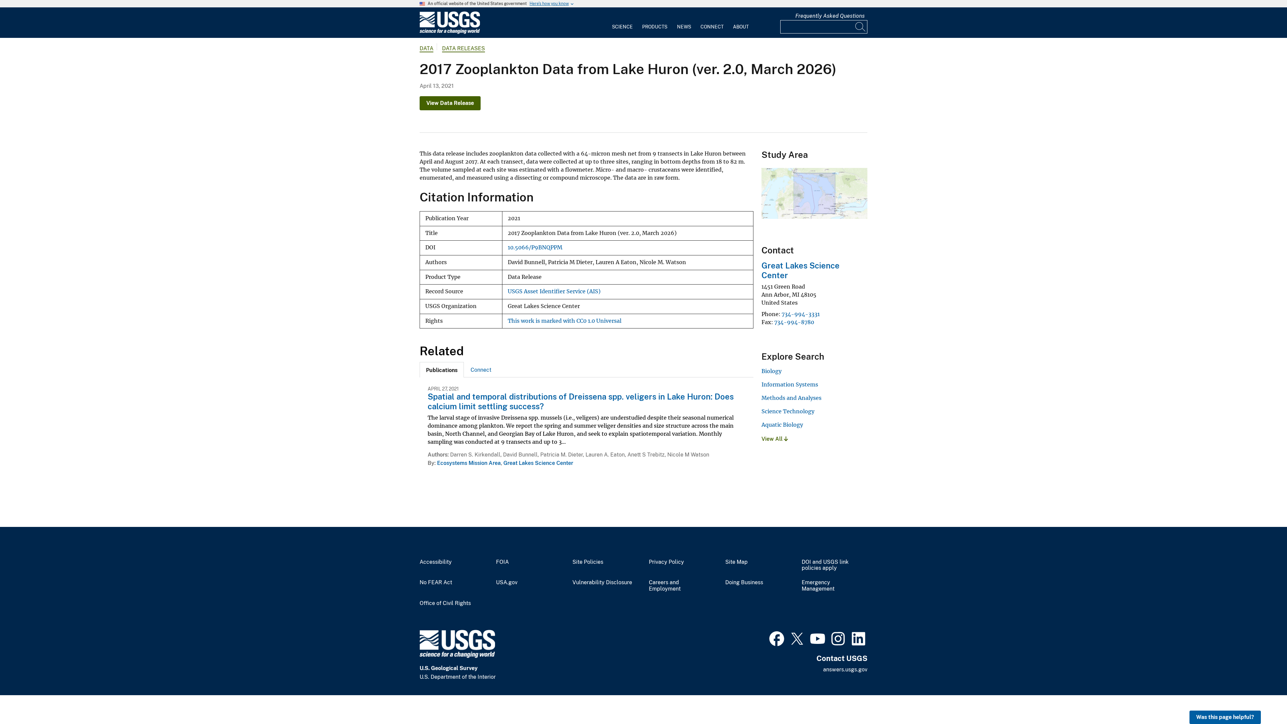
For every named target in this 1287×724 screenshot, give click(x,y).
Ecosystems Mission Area (469, 463)
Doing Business (744, 583)
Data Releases (463, 48)
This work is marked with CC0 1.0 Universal (564, 321)
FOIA (502, 562)
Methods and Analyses (791, 398)
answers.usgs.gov (845, 669)
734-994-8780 (794, 322)
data (426, 48)
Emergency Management (818, 586)
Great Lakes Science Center (538, 463)
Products (654, 26)
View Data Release (450, 103)
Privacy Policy (666, 562)
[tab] (442, 369)
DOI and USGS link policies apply (825, 565)
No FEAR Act (436, 583)
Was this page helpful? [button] (1225, 717)
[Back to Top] (1263, 700)
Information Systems (789, 384)
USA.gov (506, 583)
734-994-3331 (801, 314)
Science (622, 26)
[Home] (450, 32)
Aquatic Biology (782, 424)
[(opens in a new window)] (777, 638)
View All (772, 439)
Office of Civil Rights (445, 603)
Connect (712, 26)
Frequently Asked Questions (830, 16)
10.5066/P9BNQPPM (535, 247)
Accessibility (436, 562)
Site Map (736, 562)
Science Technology (787, 411)
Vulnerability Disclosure (602, 583)
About (741, 26)
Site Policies (587, 562)
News (684, 26)
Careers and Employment (665, 586)
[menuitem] (622, 22)
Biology (771, 371)
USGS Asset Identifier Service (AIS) (554, 291)
